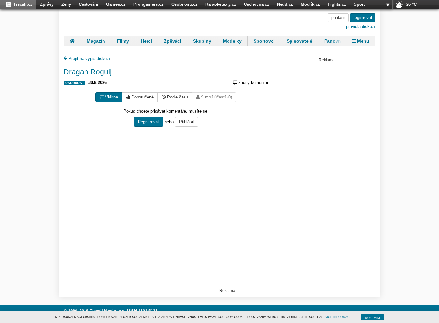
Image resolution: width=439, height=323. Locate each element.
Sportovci (264, 41)
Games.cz (116, 4)
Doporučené (142, 97)
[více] (387, 4)
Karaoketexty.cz (220, 4)
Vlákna (111, 97)
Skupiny (202, 41)
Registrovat (148, 121)
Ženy (66, 4)
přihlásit (338, 17)
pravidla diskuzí (360, 26)
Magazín (96, 41)
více (387, 4)
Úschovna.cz (256, 4)
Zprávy (47, 4)
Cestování (88, 4)
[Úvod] (72, 41)
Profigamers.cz (148, 4)
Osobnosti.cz (184, 4)
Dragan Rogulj (88, 72)
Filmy (123, 41)
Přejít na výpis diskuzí (88, 58)
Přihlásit (186, 121)
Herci (146, 41)
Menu (362, 41)
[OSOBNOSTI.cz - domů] (105, 21)
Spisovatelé (299, 41)
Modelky (232, 41)
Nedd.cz (285, 4)
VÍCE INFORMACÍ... (339, 317)
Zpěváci (172, 41)
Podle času (177, 97)
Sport (359, 4)
